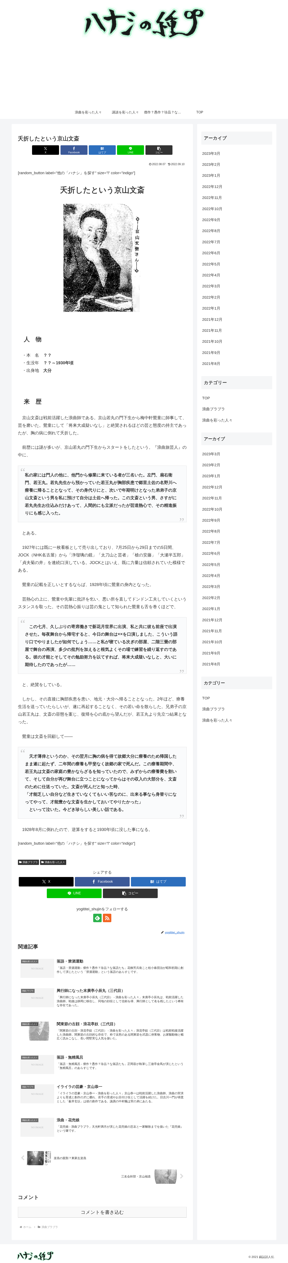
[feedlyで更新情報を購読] (97, 918)
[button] (158, 150)
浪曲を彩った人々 (55, 862)
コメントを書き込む (102, 1212)
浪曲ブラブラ (30, 862)
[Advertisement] (144, 74)
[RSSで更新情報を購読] (107, 918)
